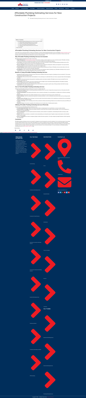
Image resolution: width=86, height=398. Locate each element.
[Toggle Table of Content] (41, 40)
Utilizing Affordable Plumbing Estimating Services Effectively (29, 45)
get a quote (26, 126)
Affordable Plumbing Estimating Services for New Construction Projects (30, 41)
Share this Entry (19, 47)
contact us (30, 126)
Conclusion (21, 46)
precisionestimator (33, 132)
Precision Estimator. (50, 396)
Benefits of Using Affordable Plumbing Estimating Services (28, 43)
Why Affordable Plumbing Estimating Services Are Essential (28, 42)
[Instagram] (61, 4)
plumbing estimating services (65, 52)
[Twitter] (65, 4)
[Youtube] (67, 4)
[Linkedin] (59, 4)
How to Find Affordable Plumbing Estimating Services (28, 44)
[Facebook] (57, 4)
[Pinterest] (63, 4)
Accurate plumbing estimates (30, 59)
